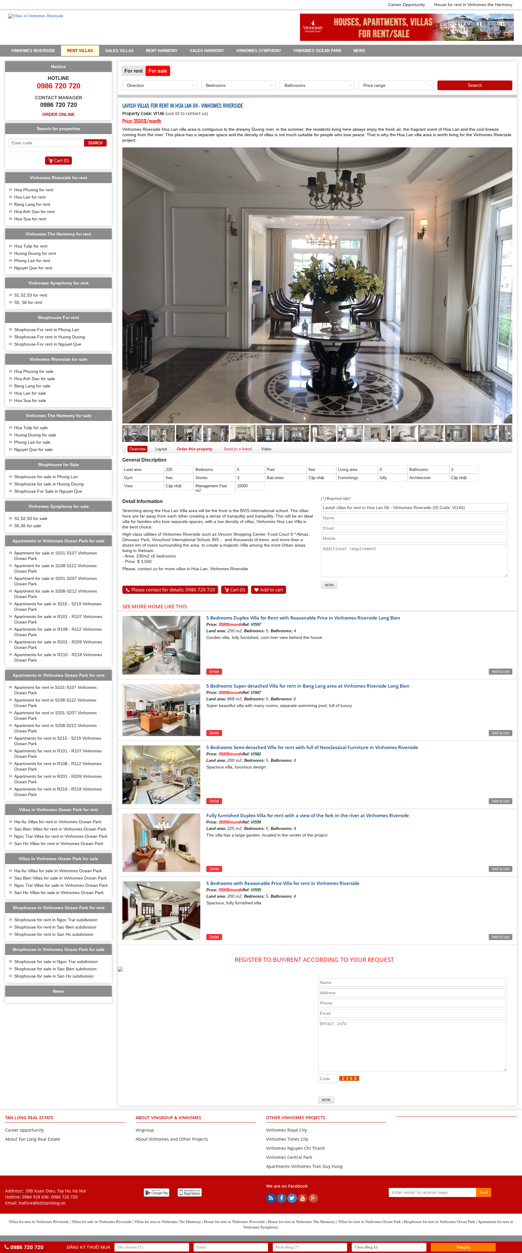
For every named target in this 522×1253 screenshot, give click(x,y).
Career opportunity (24, 1130)
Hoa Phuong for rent (33, 189)
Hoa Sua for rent (30, 218)
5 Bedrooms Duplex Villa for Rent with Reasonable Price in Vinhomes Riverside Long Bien (303, 618)
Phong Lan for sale (32, 442)
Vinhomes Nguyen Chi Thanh (295, 1148)
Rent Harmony (162, 50)
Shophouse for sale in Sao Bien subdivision (55, 968)
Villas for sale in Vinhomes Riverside (102, 1221)
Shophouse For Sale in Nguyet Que (48, 491)
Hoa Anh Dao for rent (34, 211)
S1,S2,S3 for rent (30, 295)
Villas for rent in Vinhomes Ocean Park (369, 1221)
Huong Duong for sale (35, 434)
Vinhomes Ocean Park (317, 50)
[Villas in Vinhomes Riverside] (35, 16)
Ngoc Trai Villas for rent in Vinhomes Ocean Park (61, 836)
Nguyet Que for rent (33, 267)
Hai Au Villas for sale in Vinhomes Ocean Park (58, 870)
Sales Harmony (207, 50)
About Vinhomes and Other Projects (172, 1139)
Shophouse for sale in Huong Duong (49, 484)
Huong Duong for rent (35, 253)
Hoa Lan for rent (30, 197)
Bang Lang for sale (32, 385)
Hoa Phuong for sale (33, 371)
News (359, 50)
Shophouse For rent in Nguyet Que (47, 344)
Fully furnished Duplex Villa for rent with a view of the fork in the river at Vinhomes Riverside (307, 815)
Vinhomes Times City (287, 1139)
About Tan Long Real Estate (32, 1139)
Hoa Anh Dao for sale (34, 378)
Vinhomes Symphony (258, 50)
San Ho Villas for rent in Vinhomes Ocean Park (58, 843)
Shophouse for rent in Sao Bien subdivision (55, 927)
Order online (58, 114)
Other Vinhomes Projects (295, 1117)
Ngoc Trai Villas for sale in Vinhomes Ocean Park (61, 885)
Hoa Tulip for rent (30, 246)
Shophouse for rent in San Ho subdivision (53, 934)
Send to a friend (238, 449)
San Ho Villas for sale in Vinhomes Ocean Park (59, 892)
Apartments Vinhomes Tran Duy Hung (304, 1166)
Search (475, 85)
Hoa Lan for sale (30, 393)
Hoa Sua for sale (30, 400)
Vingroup (145, 1130)
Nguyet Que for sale (33, 449)
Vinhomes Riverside (33, 50)
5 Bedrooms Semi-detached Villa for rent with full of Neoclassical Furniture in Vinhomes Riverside (312, 747)
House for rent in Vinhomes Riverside (234, 1221)
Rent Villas (80, 50)
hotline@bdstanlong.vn (42, 1203)
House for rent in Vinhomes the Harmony (473, 4)
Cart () (237, 590)
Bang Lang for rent (32, 204)
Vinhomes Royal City (286, 1130)
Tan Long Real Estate (29, 1117)
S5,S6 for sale (27, 525)
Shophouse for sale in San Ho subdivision (54, 976)
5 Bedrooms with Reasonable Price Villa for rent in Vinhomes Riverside (282, 883)
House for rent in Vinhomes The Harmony (301, 1221)
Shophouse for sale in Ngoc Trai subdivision (56, 961)
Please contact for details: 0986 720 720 (173, 590)
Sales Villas (119, 50)
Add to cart (271, 590)
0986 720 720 (64, 1197)
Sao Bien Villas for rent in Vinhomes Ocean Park (60, 829)
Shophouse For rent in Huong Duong (49, 336)
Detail (214, 671)
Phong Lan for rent (32, 260)
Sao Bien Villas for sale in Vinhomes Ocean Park (60, 878)
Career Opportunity (406, 4)
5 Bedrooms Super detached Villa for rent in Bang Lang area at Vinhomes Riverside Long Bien (308, 686)
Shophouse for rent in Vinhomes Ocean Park (439, 1221)
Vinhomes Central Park (289, 1157)
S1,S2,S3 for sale (30, 518)
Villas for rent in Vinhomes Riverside (39, 1221)
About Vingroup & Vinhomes (168, 1117)
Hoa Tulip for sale (31, 427)
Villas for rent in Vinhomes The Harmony (167, 1221)
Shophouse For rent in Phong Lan (46, 329)
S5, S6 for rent (28, 302)
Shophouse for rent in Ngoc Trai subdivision (56, 919)
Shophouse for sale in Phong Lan (46, 476)
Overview (137, 449)
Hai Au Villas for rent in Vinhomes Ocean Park (58, 821)
